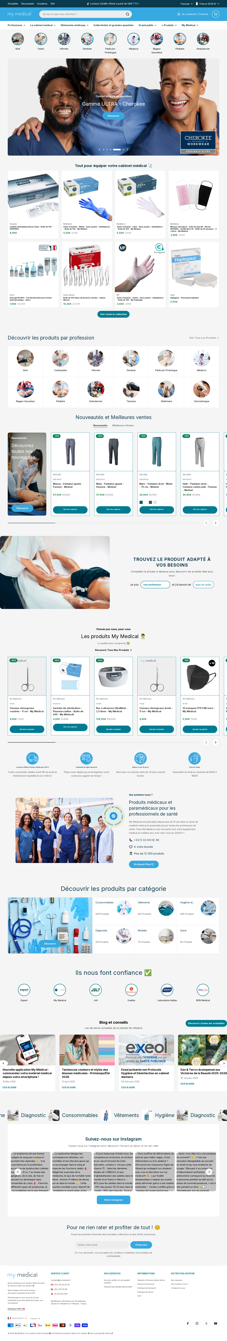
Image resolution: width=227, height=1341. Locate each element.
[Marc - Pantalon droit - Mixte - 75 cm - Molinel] (157, 452)
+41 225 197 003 (60, 1294)
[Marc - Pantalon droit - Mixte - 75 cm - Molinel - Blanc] (145, 502)
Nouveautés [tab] (100, 425)
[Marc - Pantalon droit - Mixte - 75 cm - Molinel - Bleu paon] (141, 502)
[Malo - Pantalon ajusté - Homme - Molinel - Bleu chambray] (98, 502)
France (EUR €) (208, 3)
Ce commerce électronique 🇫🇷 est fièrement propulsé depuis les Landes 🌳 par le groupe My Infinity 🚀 (69, 1333)
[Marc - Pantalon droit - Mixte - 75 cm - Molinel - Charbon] (150, 502)
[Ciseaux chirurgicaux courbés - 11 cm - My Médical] (27, 676)
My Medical (16, 699)
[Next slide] (127, 149)
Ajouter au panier (27, 729)
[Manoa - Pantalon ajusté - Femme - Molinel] (70, 452)
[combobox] (85, 14)
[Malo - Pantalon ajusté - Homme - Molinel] (113, 452)
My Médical (19, 1333)
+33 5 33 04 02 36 (61, 1285)
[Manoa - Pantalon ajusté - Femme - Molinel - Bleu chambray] (54, 502)
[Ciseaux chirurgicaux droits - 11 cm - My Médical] (157, 676)
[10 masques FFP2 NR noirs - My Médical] (200, 676)
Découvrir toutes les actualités (206, 1023)
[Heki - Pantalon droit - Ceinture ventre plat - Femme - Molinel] (200, 452)
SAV (52, 3)
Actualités (13, 3)
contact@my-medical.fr (61, 1280)
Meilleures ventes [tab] (123, 425)
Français (185, 4)
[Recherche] (127, 14)
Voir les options (70, 509)
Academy (42, 3)
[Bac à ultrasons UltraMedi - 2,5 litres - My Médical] (113, 676)
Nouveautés (27, 3)
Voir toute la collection (113, 314)
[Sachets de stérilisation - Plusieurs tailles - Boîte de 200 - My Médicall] (70, 676)
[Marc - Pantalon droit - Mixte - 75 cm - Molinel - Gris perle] (155, 502)
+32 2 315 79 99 (60, 1289)
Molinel (57, 474)
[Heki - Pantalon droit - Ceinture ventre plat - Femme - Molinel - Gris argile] (184, 502)
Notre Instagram (113, 1199)
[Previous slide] (99, 149)
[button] (103, 149)
